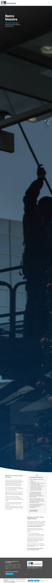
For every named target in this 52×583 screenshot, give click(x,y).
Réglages (42, 580)
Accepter (30, 580)
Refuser (37, 580)
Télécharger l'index (9, 573)
